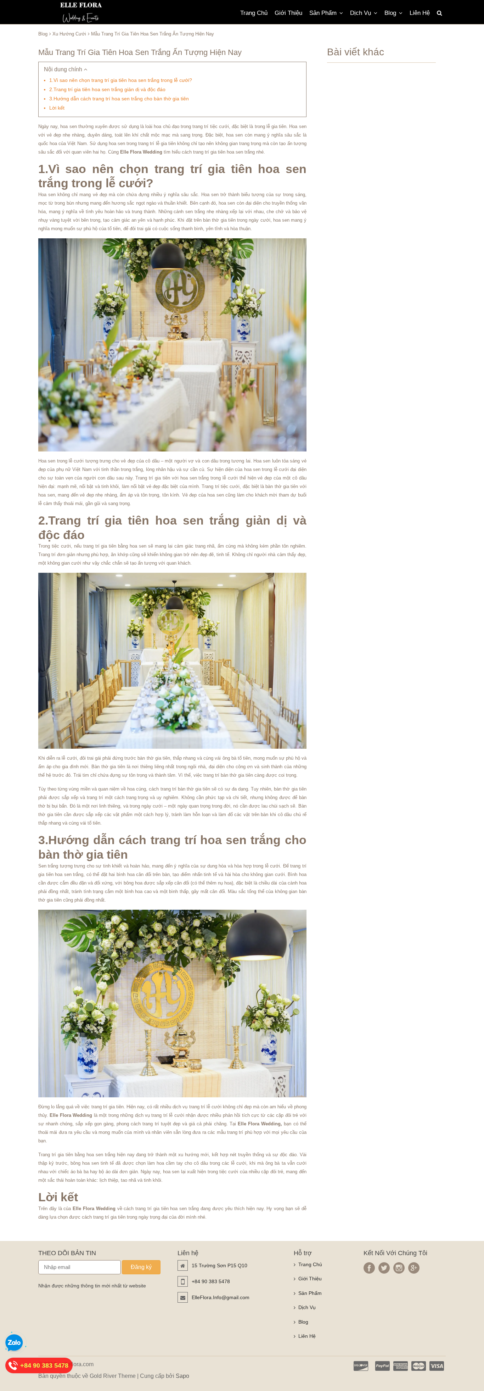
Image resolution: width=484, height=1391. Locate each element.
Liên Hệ (420, 13)
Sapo (182, 1376)
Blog (390, 13)
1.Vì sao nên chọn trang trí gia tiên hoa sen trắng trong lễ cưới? (120, 80)
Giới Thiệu (288, 13)
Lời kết (56, 108)
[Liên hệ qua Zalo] (14, 1343)
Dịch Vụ (360, 13)
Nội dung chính (64, 69)
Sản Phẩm (323, 13)
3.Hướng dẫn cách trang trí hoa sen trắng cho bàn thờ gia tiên (119, 98)
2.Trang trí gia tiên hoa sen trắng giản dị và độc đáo (107, 89)
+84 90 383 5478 (211, 1281)
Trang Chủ (254, 13)
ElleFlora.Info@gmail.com (220, 1297)
